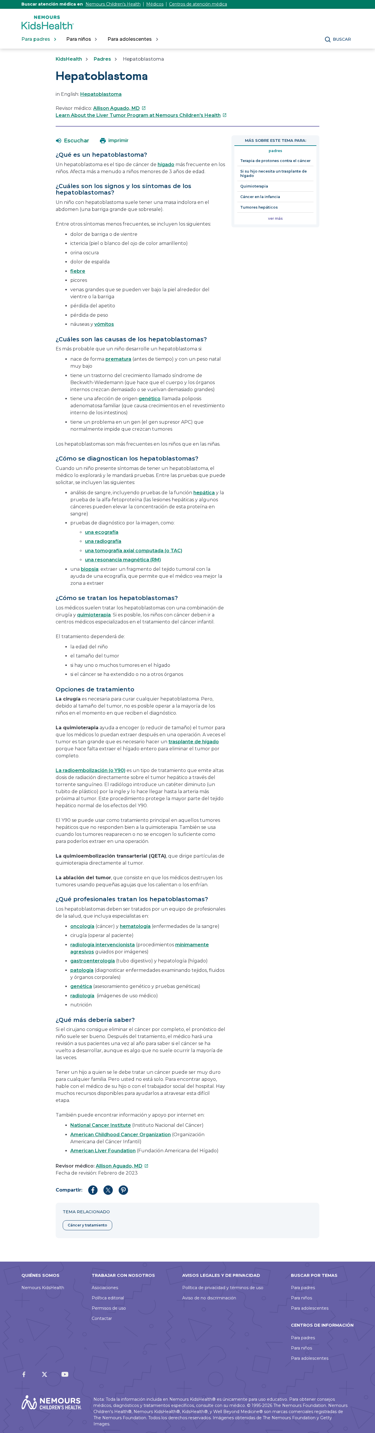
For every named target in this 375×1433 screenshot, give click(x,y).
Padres (102, 59)
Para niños (301, 1298)
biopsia (89, 569)
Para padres (303, 1287)
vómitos (104, 324)
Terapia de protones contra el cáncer (275, 161)
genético (150, 398)
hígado (166, 164)
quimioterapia (94, 615)
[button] (72, 140)
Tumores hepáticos (259, 207)
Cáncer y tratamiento (87, 1225)
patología (81, 970)
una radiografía (103, 541)
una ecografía (101, 532)
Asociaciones (105, 1287)
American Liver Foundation (103, 1150)
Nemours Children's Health (113, 4)
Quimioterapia (254, 186)
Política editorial (108, 1298)
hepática (204, 492)
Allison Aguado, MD (119, 108)
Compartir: (69, 1190)
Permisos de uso (109, 1308)
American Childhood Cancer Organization (120, 1134)
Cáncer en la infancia (260, 197)
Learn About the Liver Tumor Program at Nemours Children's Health (141, 115)
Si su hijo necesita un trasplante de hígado (273, 173)
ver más (275, 218)
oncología (82, 926)
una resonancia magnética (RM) (123, 560)
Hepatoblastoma (101, 94)
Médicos (154, 4)
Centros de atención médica (198, 4)
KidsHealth (69, 59)
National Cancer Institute (100, 1125)
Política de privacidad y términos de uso (222, 1287)
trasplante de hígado (193, 741)
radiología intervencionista (102, 945)
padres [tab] (275, 151)
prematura (118, 359)
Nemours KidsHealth (42, 1287)
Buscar (342, 39)
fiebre (77, 271)
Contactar (102, 1318)
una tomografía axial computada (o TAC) (133, 550)
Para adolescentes (309, 1308)
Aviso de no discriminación (209, 1298)
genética (81, 986)
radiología (82, 996)
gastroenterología (92, 961)
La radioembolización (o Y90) (90, 770)
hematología (135, 926)
